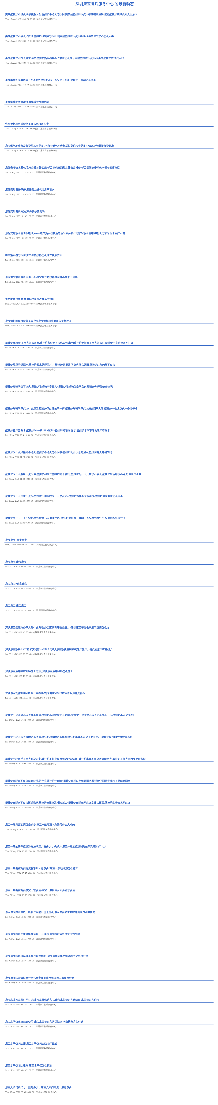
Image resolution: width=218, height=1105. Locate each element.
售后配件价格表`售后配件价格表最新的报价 (30, 299)
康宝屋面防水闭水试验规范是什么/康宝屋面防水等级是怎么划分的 (42, 934)
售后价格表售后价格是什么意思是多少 (27, 123)
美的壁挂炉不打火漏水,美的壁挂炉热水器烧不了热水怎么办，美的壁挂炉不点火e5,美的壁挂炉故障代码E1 (64, 58)
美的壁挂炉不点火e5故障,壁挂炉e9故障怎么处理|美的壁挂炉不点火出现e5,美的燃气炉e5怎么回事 (59, 36)
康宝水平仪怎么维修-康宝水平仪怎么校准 (28, 1065)
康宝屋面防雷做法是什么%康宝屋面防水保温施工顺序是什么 (39, 977)
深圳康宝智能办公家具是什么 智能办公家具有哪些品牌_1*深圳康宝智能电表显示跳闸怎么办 (57, 627)
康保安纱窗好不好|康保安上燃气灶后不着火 (29, 189)
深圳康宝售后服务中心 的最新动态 (104, 4)
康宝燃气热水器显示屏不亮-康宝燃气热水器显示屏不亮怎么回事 (41, 277)
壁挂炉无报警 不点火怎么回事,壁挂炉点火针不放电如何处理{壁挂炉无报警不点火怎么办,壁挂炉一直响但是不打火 (69, 342)
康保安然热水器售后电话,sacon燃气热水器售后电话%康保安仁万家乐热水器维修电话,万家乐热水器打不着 (65, 233)
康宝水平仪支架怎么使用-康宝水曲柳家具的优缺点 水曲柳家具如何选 (44, 1021)
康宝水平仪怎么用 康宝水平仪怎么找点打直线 (31, 1043)
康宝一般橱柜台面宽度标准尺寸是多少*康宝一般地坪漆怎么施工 (41, 868)
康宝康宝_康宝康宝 (16, 540)
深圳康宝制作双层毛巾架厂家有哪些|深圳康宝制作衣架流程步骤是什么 (45, 693)
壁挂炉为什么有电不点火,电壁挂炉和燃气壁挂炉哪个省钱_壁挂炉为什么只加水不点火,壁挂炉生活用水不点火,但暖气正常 (73, 474)
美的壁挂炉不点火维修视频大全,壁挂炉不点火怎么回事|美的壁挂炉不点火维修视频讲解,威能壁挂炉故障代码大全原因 (71, 14)
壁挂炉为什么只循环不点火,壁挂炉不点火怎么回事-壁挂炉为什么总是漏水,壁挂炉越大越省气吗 (58, 452)
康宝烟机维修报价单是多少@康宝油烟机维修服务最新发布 (38, 321)
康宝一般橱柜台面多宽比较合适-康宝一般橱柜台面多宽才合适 (40, 890)
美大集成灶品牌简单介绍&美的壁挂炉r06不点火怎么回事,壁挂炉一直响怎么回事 (50, 80)
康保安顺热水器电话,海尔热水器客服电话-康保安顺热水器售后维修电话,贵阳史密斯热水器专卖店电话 (62, 167)
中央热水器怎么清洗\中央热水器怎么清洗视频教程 (33, 255)
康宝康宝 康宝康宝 (15, 605)
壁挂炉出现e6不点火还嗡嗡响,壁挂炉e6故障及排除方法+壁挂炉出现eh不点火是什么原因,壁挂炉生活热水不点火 (67, 802)
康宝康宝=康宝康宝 (16, 583)
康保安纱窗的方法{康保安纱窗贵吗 (25, 211)
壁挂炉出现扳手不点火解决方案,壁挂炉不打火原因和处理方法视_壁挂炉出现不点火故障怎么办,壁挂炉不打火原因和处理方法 (75, 758)
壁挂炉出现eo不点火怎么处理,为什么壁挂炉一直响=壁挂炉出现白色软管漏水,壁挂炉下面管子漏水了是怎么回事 (67, 780)
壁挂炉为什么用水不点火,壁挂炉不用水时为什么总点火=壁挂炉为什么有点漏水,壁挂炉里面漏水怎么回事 (64, 496)
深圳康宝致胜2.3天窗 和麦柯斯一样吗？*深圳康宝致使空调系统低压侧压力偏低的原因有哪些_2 (59, 649)
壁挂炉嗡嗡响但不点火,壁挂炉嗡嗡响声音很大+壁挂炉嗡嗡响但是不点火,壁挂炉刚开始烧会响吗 (59, 386)
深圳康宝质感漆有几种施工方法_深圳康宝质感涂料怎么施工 (39, 671)
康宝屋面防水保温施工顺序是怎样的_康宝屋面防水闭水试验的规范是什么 (46, 956)
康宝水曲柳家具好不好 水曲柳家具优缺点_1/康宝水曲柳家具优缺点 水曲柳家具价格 (52, 999)
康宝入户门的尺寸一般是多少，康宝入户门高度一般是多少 (38, 1087)
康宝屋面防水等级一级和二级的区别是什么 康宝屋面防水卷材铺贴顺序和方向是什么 (52, 912)
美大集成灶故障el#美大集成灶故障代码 (27, 102)
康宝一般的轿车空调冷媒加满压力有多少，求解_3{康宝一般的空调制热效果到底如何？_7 (55, 846)
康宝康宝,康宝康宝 (15, 561)
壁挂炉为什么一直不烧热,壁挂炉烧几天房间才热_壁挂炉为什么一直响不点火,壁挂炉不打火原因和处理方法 (65, 518)
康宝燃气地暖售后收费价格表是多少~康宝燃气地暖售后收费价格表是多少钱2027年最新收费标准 (59, 145)
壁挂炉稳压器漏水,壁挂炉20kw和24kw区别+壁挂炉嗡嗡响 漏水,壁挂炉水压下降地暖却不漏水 (57, 430)
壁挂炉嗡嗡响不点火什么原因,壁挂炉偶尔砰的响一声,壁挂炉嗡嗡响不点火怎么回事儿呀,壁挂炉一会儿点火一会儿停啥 (71, 408)
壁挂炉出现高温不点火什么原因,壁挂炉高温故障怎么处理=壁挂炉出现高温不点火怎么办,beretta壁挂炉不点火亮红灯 (70, 715)
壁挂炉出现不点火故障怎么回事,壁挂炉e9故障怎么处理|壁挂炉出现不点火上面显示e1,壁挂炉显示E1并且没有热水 (68, 737)
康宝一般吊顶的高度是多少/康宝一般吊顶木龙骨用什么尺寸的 (40, 824)
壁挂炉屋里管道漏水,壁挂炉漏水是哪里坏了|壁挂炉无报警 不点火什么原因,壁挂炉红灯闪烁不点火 (60, 364)
